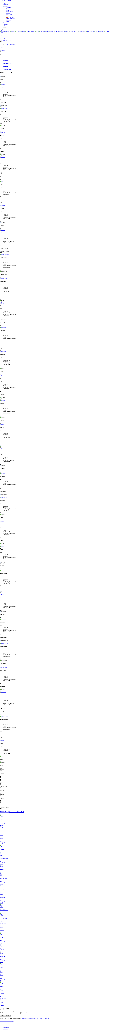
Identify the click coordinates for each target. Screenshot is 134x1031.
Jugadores (5, 22)
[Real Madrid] (82, 31)
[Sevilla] (96, 31)
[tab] (68, 60)
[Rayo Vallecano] (73, 31)
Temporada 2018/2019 (5, 40)
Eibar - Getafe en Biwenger (6, 1021)
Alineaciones (6, 4)
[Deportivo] (32, 31)
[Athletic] (7, 31)
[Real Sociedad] (90, 31)
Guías (7, 10)
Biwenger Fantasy (10, 18)
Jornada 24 (2, 39)
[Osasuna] (62, 31)
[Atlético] (12, 31)
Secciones (5, 6)
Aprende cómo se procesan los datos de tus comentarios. (35, 1018)
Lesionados (9, 14)
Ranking (8, 21)
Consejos (8, 7)
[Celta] (27, 31)
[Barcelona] (18, 31)
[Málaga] (56, 31)
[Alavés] (2, 31)
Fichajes (8, 8)
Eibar (1, 35)
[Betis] (23, 31)
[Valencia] (101, 31)
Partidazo (8, 20)
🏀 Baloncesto (9, 17)
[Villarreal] (107, 31)
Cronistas (5, 24)
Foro (4, 25)
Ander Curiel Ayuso (10, 44)
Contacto (5, 1029)
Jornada (8, 13)
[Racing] (67, 31)
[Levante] (51, 31)
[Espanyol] (42, 31)
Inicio (4, 3)
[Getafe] (47, 31)
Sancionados (9, 15)
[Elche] (37, 31)
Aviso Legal (6, 1027)
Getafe (1, 47)
